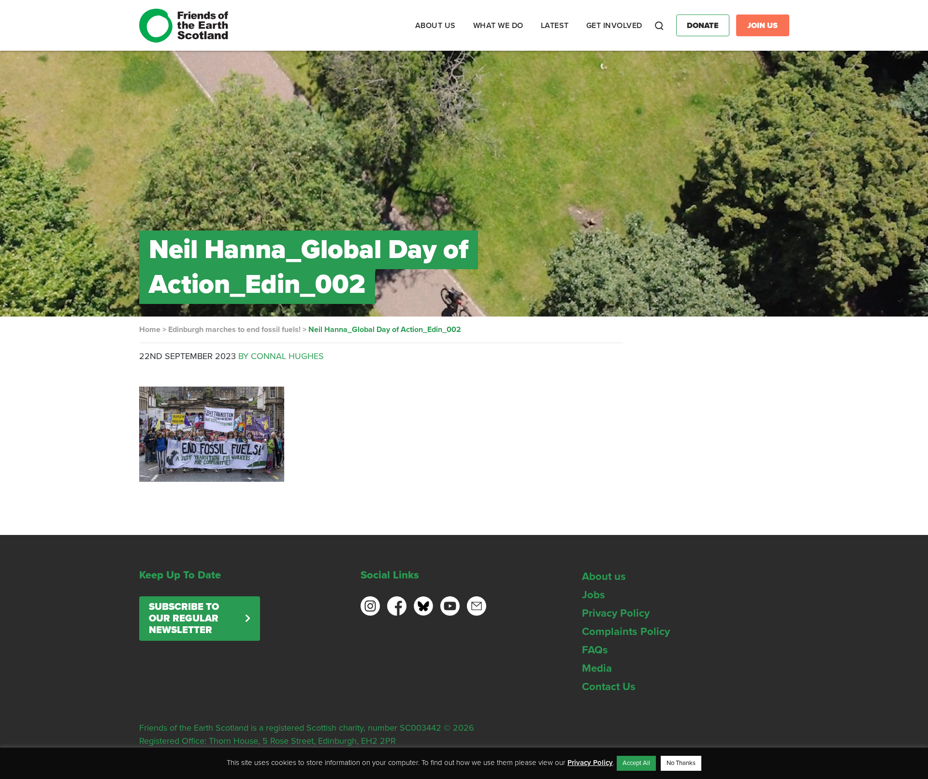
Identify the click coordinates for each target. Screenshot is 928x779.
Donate (703, 25)
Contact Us (609, 686)
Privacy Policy (616, 613)
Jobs (593, 595)
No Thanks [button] (681, 763)
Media (597, 668)
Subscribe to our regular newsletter (184, 618)
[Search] (659, 25)
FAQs (595, 650)
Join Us (762, 25)
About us (604, 576)
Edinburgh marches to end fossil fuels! (234, 329)
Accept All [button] (636, 763)
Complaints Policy (626, 631)
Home (149, 329)
